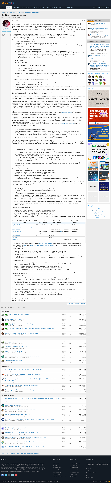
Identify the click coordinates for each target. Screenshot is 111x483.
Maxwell (7, 320)
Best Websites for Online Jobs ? (14, 319)
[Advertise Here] (93, 186)
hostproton (7, 406)
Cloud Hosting (56, 470)
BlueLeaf (84, 433)
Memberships (25, 7)
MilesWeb (7, 402)
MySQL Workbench (17, 225)
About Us (90, 468)
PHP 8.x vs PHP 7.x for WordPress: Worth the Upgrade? (21, 432)
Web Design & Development (21, 434)
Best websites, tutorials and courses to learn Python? (21, 410)
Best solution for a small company (99, 35)
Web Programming (20, 343)
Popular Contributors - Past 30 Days (98, 73)
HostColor (7, 420)
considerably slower (66, 112)
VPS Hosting (56, 465)
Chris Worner (8, 391)
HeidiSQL (14, 237)
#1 (84, 20)
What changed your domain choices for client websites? (22, 385)
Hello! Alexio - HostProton (13, 405)
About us (102, 481)
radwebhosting (82, 375)
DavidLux (7, 357)
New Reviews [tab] (102, 41)
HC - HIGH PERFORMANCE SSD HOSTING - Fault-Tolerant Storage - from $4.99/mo (29, 419)
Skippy (25, 245)
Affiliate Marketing (18, 362)
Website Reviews (22, 334)
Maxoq (6, 434)
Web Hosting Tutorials (20, 443)
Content (17, 316)
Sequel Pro (15, 239)
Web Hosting (20, 391)
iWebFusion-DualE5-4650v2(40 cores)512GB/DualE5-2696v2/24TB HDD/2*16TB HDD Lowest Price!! (99, 65)
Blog (89, 470)
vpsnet (84, 406)
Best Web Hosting (68, 7)
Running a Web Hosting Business (97, 37)
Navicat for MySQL (17, 231)
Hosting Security (57, 472)
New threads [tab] (98, 20)
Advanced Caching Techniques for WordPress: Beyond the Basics (24, 442)
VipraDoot (83, 357)
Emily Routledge (8, 438)
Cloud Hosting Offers (74, 470)
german (84, 362)
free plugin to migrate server (14, 351)
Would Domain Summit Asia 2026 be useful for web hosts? (22, 374)
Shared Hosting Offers (20, 420)
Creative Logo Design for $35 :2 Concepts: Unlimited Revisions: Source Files (31, 328)
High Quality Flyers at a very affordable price (22, 324)
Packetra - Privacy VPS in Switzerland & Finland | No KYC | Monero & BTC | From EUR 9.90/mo (99, 46)
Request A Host (58, 7)
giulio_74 (7, 316)
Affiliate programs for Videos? (14, 361)
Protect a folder (10, 342)
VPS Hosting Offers (22, 382)
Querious (14, 241)
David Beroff (8, 416)
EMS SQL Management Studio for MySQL (23, 227)
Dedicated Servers (57, 467)
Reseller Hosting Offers (75, 465)
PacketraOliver (8, 382)
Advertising (50, 7)
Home (3, 7)
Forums (9, 7)
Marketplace (90, 477)
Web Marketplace (73, 476)
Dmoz (6, 362)
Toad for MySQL (16, 235)
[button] (20, 7)
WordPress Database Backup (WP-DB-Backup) (42, 245)
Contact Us (90, 475)
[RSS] (109, 481)
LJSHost (7, 448)
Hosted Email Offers (74, 472)
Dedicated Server (94, 32)
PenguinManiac (8, 411)
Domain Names (18, 371)
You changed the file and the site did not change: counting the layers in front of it (29, 390)
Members (16, 10)
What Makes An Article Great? (98, 23)
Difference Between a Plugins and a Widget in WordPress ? (22, 356)
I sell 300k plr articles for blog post (19, 314)
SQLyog (14, 233)
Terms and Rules (95, 481)
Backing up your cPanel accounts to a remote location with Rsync (24, 446)
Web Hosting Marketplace (37, 7)
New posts (3, 10)
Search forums (10, 10)
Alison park (7, 429)
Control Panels (56, 474)
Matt (85, 343)
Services (20, 325)
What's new (16, 7)
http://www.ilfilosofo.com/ (46, 243)
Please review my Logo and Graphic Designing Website (21, 333)
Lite (61, 231)
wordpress (19, 17)
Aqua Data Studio (17, 229)
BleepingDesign (8, 325)
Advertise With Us (92, 472)
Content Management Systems (22, 352)
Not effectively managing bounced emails (17, 414)
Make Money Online (20, 320)
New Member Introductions (22, 406)
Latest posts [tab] (90, 20)
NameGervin (83, 411)
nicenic (6, 371)
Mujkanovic (83, 429)
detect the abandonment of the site (16, 347)
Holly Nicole (4, 17)
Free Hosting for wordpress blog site (16, 428)
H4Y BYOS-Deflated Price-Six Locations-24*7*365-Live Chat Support (98, 57)
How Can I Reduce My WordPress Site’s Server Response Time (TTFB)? (26, 437)
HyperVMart (83, 447)
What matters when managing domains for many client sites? (23, 369)
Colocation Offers (73, 474)
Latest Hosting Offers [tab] (93, 41)
